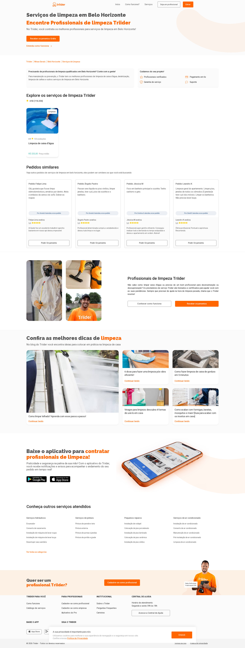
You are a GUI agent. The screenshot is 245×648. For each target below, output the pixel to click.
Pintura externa (81, 528)
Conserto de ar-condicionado (185, 528)
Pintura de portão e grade (85, 537)
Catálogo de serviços (35, 608)
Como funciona (33, 603)
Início (117, 4)
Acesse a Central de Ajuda (151, 613)
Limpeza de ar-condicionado (184, 542)
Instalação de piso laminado (135, 533)
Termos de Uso (180, 643)
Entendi (182, 635)
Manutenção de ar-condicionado (186, 533)
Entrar (188, 4)
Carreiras (101, 612)
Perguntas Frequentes (107, 608)
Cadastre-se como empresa (74, 608)
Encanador (30, 524)
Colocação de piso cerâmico (135, 537)
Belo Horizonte (54, 62)
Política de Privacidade (77, 638)
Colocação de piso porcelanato (136, 528)
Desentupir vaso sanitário (36, 542)
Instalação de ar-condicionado (185, 524)
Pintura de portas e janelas (86, 533)
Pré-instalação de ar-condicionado (187, 537)
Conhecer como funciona (149, 303)
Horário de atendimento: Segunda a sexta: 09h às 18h (144, 604)
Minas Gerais (39, 62)
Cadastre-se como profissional (122, 582)
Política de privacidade (199, 643)
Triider (29, 62)
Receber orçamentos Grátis (43, 38)
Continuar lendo (35, 421)
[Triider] (70, 4)
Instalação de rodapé (132, 524)
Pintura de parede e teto (85, 524)
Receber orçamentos (197, 303)
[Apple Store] (34, 631)
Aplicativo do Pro (69, 612)
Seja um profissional (169, 4)
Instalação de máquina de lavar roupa (41, 533)
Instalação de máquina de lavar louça (41, 537)
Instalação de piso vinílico (134, 542)
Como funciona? (132, 4)
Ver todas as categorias (36, 552)
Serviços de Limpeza (71, 62)
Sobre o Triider (103, 603)
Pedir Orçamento (49, 243)
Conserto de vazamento (36, 528)
